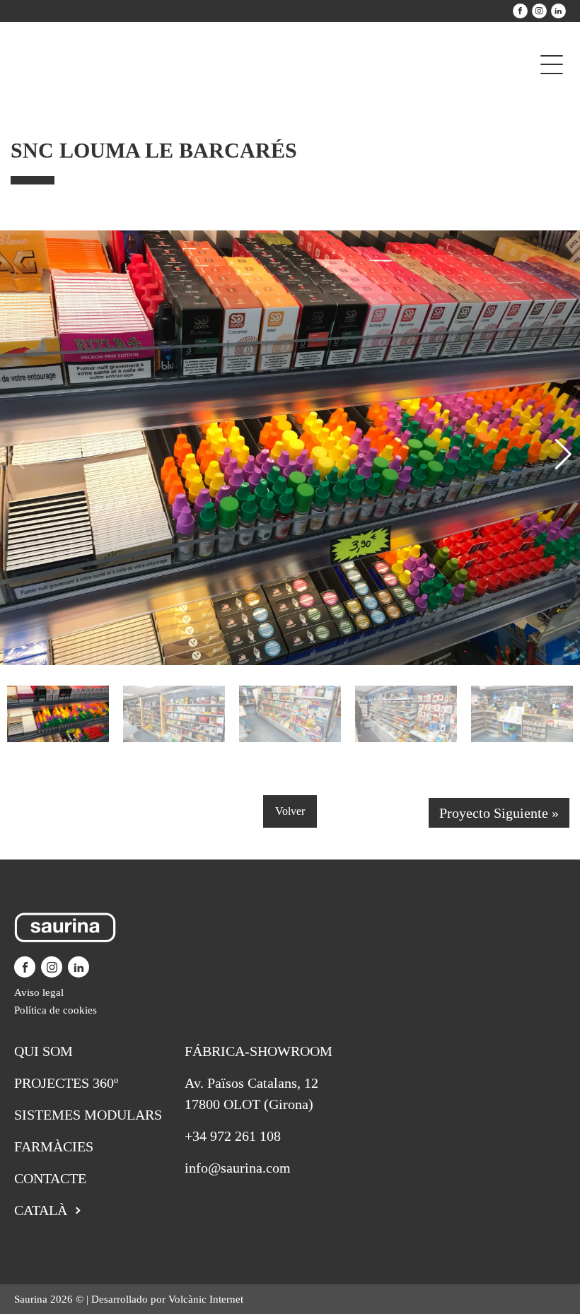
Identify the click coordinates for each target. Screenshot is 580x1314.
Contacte (50, 1178)
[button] (563, 454)
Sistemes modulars (88, 1114)
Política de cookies (55, 1010)
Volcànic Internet (205, 1299)
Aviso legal (39, 992)
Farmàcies (53, 1146)
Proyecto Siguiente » (499, 813)
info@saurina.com (238, 1167)
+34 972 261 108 (233, 1136)
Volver (290, 811)
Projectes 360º (66, 1083)
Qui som (43, 1051)
